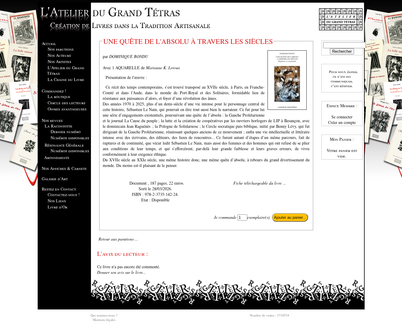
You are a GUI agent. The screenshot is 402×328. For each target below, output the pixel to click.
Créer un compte (342, 122)
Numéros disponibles (70, 137)
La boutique (59, 96)
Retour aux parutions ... (118, 239)
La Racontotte (58, 126)
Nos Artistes (59, 61)
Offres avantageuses (67, 109)
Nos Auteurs (59, 55)
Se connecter (342, 117)
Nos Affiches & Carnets (64, 168)
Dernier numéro (66, 131)
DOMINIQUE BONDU (128, 56)
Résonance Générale (64, 145)
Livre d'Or (57, 207)
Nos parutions (61, 49)
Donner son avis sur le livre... (121, 272)
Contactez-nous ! (64, 194)
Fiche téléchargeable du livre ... (259, 183)
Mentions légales (104, 319)
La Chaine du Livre (66, 79)
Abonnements (56, 157)
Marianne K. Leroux (163, 67)
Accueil (49, 43)
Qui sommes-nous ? (104, 315)
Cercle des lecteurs (66, 102)
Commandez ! (54, 91)
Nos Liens (57, 200)
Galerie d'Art (55, 178)
